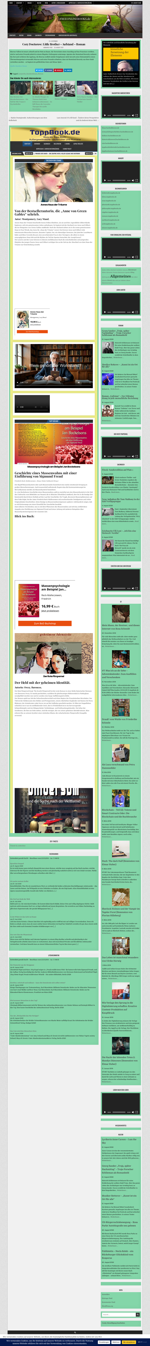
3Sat (132, 274)
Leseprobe (22, 74)
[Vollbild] (137, 113)
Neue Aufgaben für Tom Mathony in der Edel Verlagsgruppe (121, 498)
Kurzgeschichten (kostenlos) (68, 35)
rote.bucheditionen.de (110, 141)
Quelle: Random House (18, 66)
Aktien (104, 270)
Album (128, 278)
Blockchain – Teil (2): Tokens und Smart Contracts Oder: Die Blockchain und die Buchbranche (119, 811)
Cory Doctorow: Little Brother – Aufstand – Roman (53, 44)
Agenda (127, 270)
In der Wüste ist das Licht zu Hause (23, 917)
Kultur (39, 3)
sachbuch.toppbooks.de (110, 218)
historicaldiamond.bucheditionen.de (115, 137)
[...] (127, 82)
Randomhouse (31, 74)
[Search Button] (75, 1330)
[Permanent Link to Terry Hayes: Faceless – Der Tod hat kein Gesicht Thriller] (87, 88)
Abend (109, 278)
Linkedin (69, 70)
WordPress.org (107, 1304)
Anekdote (119, 268)
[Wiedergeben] (105, 113)
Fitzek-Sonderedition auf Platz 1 (117, 467)
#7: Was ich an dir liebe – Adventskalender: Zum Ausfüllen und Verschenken (119, 671)
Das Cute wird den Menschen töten (23, 1031)
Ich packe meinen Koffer (19, 881)
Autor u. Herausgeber (58, 3)
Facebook (49, 70)
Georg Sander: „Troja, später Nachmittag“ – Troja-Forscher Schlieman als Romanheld (116, 330)
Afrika (108, 268)
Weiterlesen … (118, 355)
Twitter (40, 70)
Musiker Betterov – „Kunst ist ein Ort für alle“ (120, 363)
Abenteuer (132, 268)
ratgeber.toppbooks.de (110, 210)
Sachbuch (38, 35)
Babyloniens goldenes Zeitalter (114, 43)
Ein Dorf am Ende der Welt (20, 899)
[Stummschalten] (133, 113)
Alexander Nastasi (111, 270)
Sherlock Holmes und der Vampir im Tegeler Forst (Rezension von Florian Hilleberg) (121, 909)
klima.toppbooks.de (109, 194)
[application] (121, 104)
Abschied (113, 268)
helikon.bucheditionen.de (111, 133)
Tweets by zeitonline (17, 846)
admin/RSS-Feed (47, 47)
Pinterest (59, 70)
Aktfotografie (106, 274)
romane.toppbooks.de (110, 214)
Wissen (29, 3)
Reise (46, 3)
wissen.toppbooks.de (110, 225)
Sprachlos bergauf (17, 863)
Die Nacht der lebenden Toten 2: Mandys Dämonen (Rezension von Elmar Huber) (120, 1058)
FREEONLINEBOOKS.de (75, 19)
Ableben (123, 278)
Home (11, 3)
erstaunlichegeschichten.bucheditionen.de (117, 129)
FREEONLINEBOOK (50, 35)
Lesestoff (19, 3)
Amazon (125, 268)
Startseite (12, 35)
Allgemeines (120, 274)
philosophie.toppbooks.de (111, 206)
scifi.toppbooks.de (108, 221)
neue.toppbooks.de (109, 198)
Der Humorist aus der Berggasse (22, 965)
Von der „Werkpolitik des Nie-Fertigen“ (24, 1016)
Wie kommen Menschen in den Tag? (24, 1000)
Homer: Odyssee (61, 99)
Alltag (132, 270)
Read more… (115, 490)
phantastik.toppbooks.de (111, 202)
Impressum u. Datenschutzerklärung (80, 3)
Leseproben (54, 41)
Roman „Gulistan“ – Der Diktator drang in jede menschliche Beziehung (120, 394)
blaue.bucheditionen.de (110, 126)
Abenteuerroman (107, 280)
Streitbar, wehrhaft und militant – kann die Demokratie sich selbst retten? (37, 983)
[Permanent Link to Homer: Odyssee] (65, 89)
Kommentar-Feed (108, 1300)
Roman (29, 35)
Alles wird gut (116, 278)
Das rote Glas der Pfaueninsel (21, 935)
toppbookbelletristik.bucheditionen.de (116, 145)
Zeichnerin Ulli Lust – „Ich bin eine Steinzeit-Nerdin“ (119, 529)
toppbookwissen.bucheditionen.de (114, 149)
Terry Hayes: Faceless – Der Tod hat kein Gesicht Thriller (87, 99)
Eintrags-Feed (107, 1296)
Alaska (104, 268)
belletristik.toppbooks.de (111, 191)
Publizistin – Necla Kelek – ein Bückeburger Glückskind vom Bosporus (117, 1252)
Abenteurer (121, 270)
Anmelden (106, 1292)
